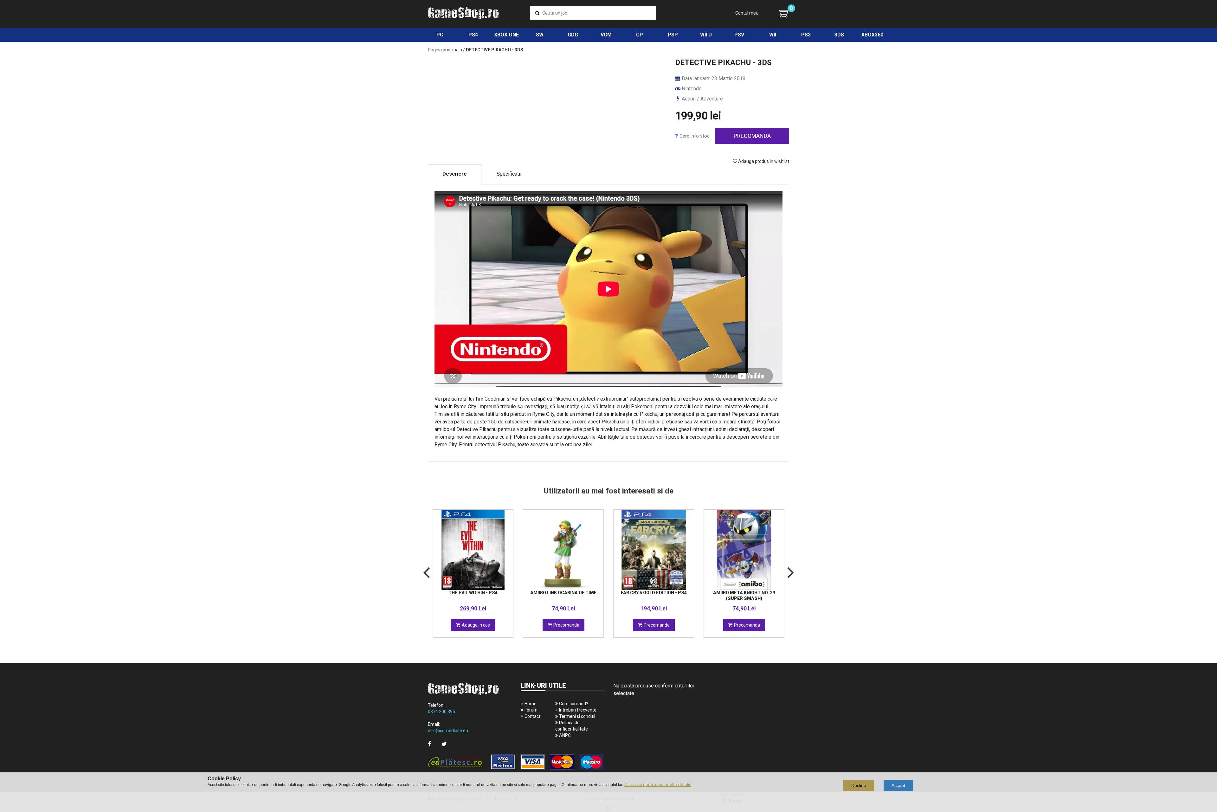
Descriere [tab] (454, 174)
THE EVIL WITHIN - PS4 (473, 592)
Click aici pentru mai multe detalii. (657, 784)
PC (439, 35)
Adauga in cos (476, 625)
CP (639, 35)
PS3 (806, 35)
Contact (532, 716)
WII (772, 35)
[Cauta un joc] (537, 13)
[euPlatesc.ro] (516, 762)
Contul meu (746, 13)
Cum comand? (573, 703)
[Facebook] (429, 744)
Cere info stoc (694, 136)
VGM (606, 35)
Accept (898, 785)
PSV (739, 35)
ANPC (565, 735)
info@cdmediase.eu (448, 730)
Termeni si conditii (577, 716)
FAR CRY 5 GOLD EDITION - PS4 (654, 592)
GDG (573, 35)
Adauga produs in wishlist (763, 161)
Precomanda (752, 135)
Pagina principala (445, 49)
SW (540, 35)
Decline (858, 785)
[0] (784, 13)
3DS (839, 35)
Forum (531, 709)
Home (531, 703)
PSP (673, 35)
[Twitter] (444, 744)
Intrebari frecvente (577, 709)
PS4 (473, 35)
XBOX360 (872, 35)
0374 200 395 (441, 711)
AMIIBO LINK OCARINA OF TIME (563, 592)
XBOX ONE (506, 35)
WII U (706, 35)
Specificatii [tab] (509, 174)
